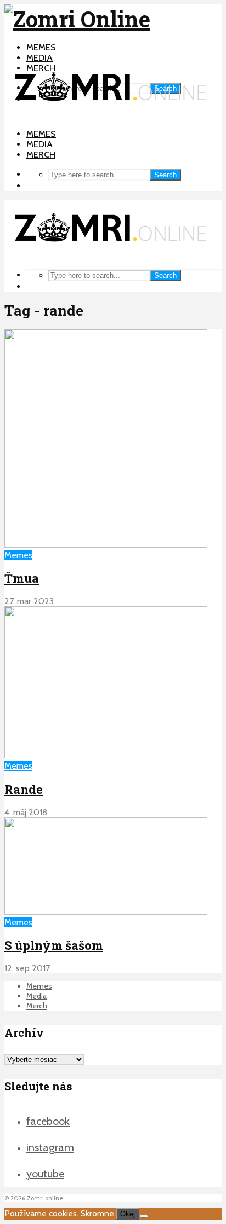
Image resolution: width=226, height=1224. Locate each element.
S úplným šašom (53, 945)
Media (39, 58)
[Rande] (105, 755)
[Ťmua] (105, 545)
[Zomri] (143, 1216)
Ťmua (21, 578)
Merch (40, 154)
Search (165, 175)
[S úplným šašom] (105, 912)
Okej (127, 1214)
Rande (23, 789)
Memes (41, 47)
